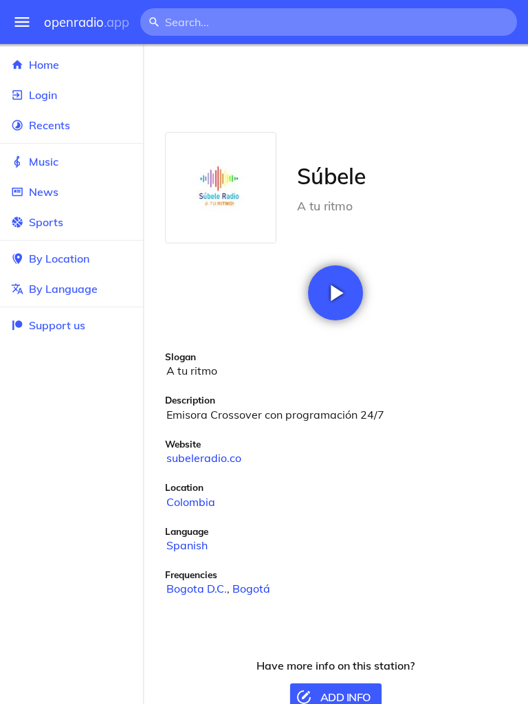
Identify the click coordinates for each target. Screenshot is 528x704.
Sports (46, 222)
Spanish (187, 545)
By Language (63, 289)
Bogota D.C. (196, 588)
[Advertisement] (335, 88)
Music (43, 161)
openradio (86, 22)
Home (44, 65)
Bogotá (251, 588)
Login (43, 95)
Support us (57, 325)
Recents (49, 125)
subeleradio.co (203, 458)
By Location (59, 258)
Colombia (190, 502)
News (43, 192)
